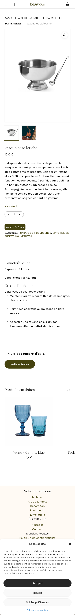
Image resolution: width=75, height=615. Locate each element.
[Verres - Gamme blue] (29, 421)
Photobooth (37, 510)
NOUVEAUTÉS (23, 236)
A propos (37, 524)
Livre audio (37, 514)
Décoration (37, 506)
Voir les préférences (37, 602)
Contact (37, 529)
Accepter (37, 583)
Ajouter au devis (15, 227)
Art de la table (37, 501)
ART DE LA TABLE (29, 18)
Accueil (9, 18)
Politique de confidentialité (37, 538)
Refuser (37, 592)
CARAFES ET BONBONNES (35, 232)
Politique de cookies (37, 610)
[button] (70, 544)
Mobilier (37, 497)
